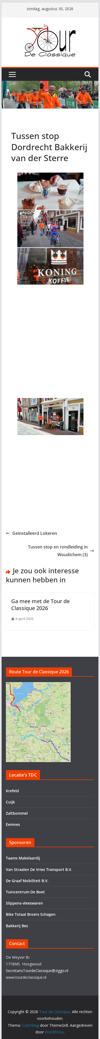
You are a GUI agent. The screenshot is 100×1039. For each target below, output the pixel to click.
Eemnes (13, 824)
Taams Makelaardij (23, 858)
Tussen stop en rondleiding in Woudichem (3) (58, 551)
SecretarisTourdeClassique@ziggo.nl (37, 970)
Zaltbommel (17, 813)
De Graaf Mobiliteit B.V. (27, 880)
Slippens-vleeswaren (24, 903)
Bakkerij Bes (17, 925)
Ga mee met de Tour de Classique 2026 (40, 605)
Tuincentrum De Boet (25, 891)
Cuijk (10, 802)
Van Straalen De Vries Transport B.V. (39, 869)
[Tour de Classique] (50, 84)
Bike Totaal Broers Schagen (30, 914)
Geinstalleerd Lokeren (34, 533)
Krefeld (12, 790)
